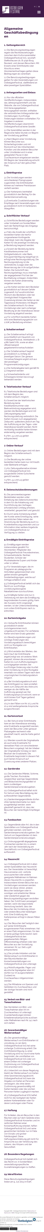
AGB (13, 1213)
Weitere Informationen (22, 1231)
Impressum (7, 1213)
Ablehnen (13, 1229)
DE (39, 7)
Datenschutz (31, 1211)
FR (34, 7)
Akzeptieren (4, 1229)
